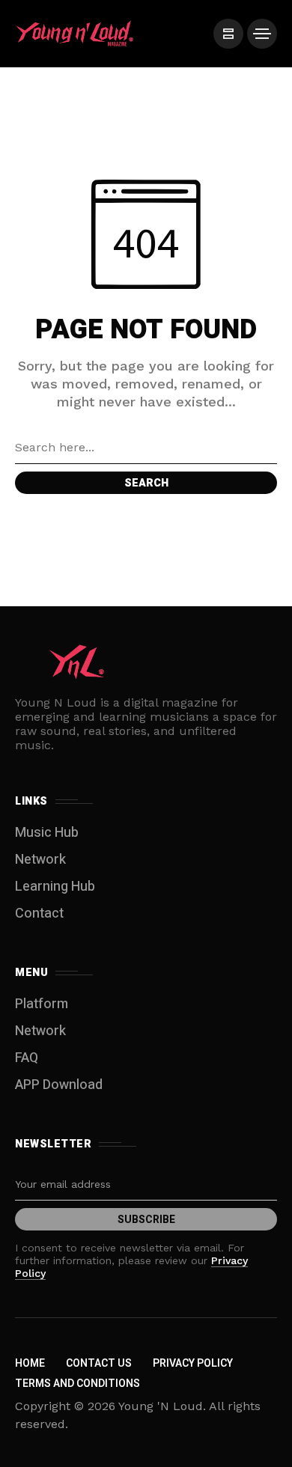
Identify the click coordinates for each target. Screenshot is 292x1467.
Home (30, 1363)
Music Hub (47, 833)
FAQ (26, 1058)
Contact (39, 913)
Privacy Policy (193, 1363)
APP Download (59, 1085)
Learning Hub (55, 886)
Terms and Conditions (77, 1383)
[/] (228, 34)
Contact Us (99, 1363)
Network (40, 860)
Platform (41, 1004)
